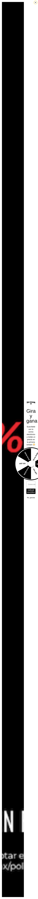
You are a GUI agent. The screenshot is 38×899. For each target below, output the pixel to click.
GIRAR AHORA (31, 491)
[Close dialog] (35, 2)
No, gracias (31, 497)
